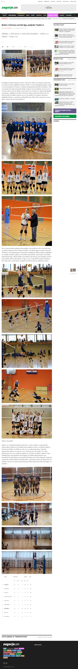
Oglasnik (68, 15)
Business (18, 656)
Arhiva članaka (73, 1)
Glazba (14, 652)
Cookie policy (65, 1)
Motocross (6, 654)
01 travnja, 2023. (18, 28)
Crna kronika (10, 648)
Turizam (13, 656)
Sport (33, 15)
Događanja (21, 15)
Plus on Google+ (30, 46)
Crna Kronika (12, 15)
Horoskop (21, 648)
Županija (9, 650)
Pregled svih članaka (72, 58)
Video (27, 15)
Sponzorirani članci (8, 652)
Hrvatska (14, 650)
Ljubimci (61, 15)
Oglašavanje (46, 1)
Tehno (22, 656)
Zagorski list (18, 654)
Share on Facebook (18, 46)
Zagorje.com (10, 7)
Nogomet (19, 652)
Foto (44, 15)
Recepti (19, 650)
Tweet (9, 46)
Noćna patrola (7, 656)
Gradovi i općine (52, 15)
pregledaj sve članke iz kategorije (45, 637)
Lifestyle (39, 15)
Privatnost (53, 1)
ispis (4, 46)
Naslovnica (40, 1)
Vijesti (4, 15)
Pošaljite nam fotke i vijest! (63, 111)
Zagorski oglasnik (62, 116)
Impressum (59, 1)
